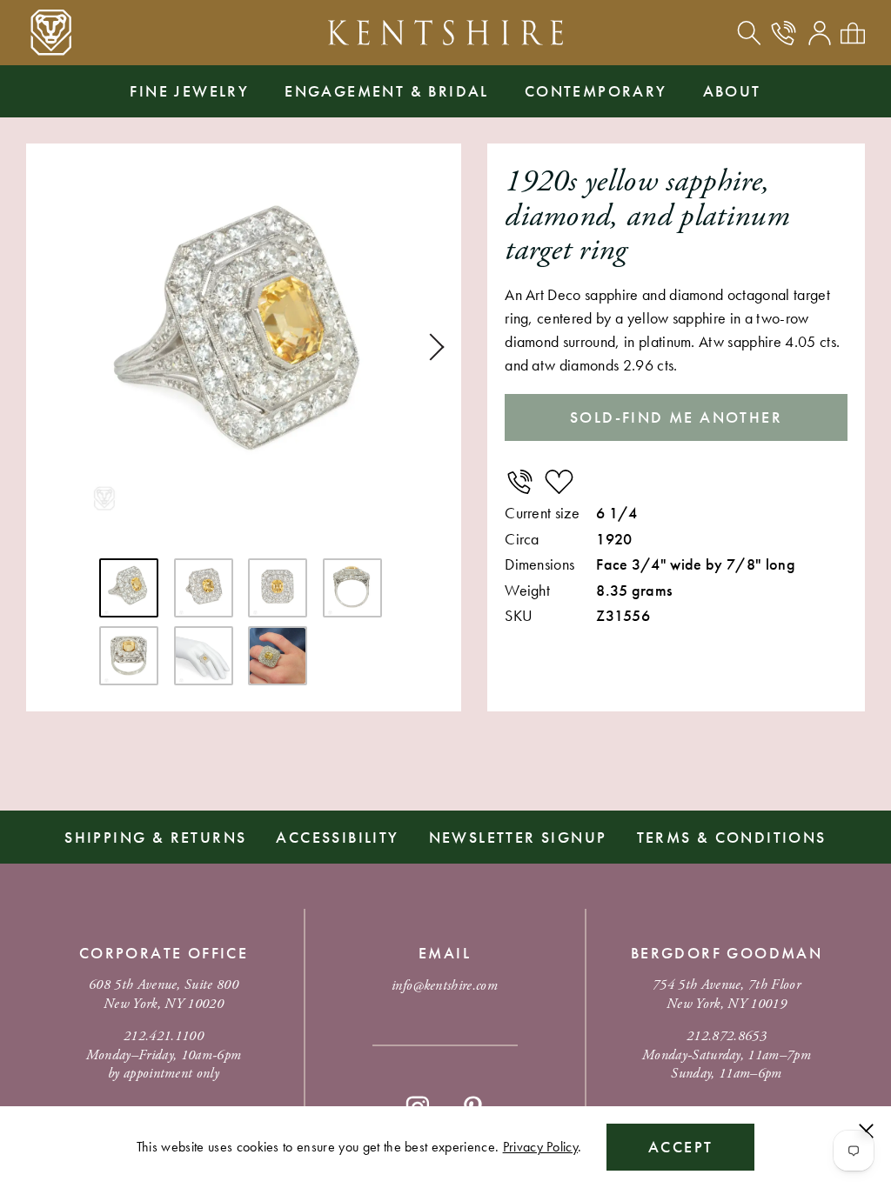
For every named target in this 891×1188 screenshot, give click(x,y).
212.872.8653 (727, 1036)
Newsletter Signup (518, 837)
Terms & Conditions (732, 837)
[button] (431, 347)
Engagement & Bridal (387, 91)
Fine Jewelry (189, 91)
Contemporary (596, 91)
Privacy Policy (540, 1147)
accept (680, 1147)
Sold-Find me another (676, 417)
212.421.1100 (164, 1036)
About (732, 91)
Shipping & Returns (155, 837)
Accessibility (337, 837)
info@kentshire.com (445, 986)
